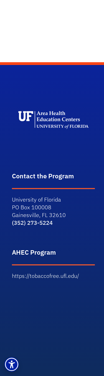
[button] (11, 364)
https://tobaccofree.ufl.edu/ (45, 276)
